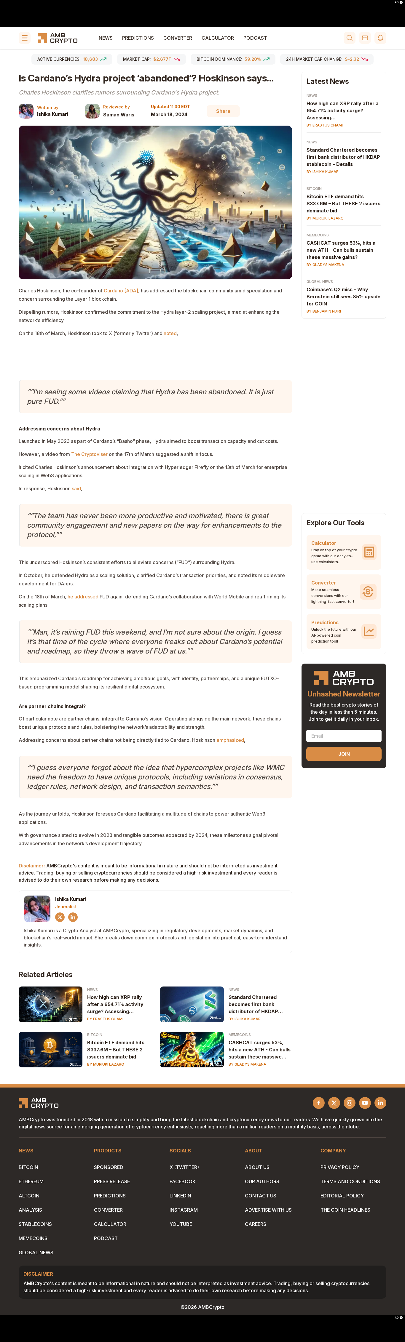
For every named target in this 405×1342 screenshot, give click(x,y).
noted (170, 333)
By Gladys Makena (247, 1064)
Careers (255, 1224)
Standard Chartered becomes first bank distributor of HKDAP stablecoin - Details (253, 1004)
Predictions (138, 38)
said (76, 488)
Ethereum (31, 1181)
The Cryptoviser (89, 454)
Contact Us (260, 1196)
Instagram (184, 1210)
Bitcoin (94, 1034)
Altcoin (29, 1196)
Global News (320, 281)
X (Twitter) (184, 1167)
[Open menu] (25, 38)
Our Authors (262, 1181)
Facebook (183, 1181)
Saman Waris (118, 115)
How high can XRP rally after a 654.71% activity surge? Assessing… (115, 1004)
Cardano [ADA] (121, 291)
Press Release (112, 1181)
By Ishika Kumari (245, 1019)
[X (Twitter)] (60, 917)
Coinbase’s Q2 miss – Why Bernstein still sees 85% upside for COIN (343, 296)
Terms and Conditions (350, 1181)
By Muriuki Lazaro (105, 1064)
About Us (257, 1167)
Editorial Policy (342, 1196)
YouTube (181, 1224)
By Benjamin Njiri (324, 311)
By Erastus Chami (105, 1019)
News (106, 38)
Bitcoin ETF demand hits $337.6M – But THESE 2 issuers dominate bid (115, 1050)
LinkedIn (180, 1196)
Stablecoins (35, 1224)
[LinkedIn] (73, 917)
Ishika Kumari (52, 114)
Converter (177, 38)
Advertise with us (268, 1210)
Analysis (30, 1210)
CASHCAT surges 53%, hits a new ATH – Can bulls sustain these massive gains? (341, 250)
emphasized (230, 740)
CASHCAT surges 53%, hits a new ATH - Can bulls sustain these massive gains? (260, 1050)
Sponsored (108, 1167)
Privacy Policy (340, 1167)
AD (396, 2)
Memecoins (240, 1034)
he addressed (83, 597)
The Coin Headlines (345, 1210)
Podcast (255, 38)
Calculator (218, 38)
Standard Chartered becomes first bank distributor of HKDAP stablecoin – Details (343, 157)
